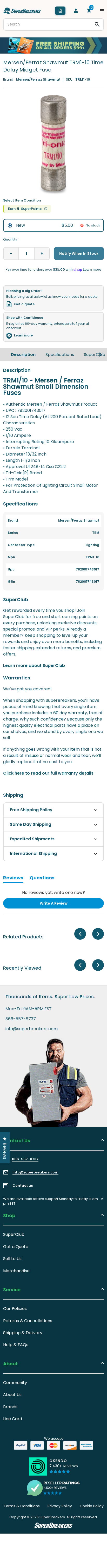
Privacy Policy (60, 1506)
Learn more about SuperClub (34, 666)
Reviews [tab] (13, 878)
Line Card (12, 1419)
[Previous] (80, 934)
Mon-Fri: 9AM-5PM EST (28, 1009)
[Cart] (88, 10)
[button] (63, 1468)
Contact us (22, 1185)
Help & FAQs (15, 1345)
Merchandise (16, 1271)
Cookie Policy (92, 1506)
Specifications (59, 355)
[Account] (75, 10)
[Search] (97, 24)
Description (23, 355)
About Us (12, 1395)
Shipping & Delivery (22, 1333)
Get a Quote (15, 1247)
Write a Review (62, 904)
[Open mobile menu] (101, 10)
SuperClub (94, 355)
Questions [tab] (42, 878)
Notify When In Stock (78, 253)
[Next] (100, 355)
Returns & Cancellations (27, 1321)
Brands (10, 1407)
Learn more (23, 335)
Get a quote (24, 304)
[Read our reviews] (53, 1488)
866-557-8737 (20, 1019)
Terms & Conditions (22, 1506)
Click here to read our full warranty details (48, 773)
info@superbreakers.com (31, 1029)
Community (15, 1383)
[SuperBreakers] (22, 11)
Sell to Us (12, 1259)
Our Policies (15, 1309)
